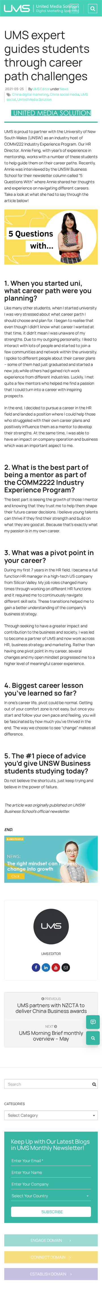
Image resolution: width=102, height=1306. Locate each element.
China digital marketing (30, 94)
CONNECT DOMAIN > (51, 1257)
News (64, 88)
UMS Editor (41, 88)
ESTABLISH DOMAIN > (51, 1274)
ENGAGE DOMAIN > (51, 1240)
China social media (64, 94)
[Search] (93, 1038)
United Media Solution (34, 99)
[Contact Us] (93, 1022)
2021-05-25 (14, 88)
